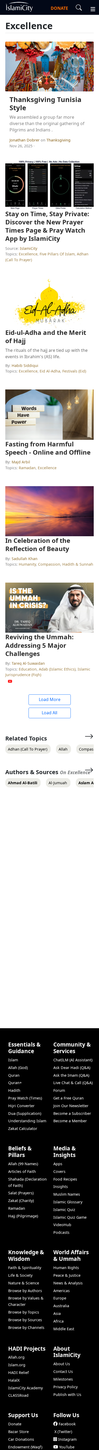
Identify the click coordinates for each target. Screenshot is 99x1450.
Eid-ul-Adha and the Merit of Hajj (45, 336)
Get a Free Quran (68, 1098)
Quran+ (15, 1082)
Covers (59, 1171)
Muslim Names (66, 1194)
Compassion (49, 564)
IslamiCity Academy (25, 1387)
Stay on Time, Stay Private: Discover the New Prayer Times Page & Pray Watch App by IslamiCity (47, 226)
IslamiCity (28, 248)
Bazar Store (18, 1431)
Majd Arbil (21, 461)
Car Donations (21, 1439)
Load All (49, 713)
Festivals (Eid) (74, 371)
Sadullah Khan (24, 558)
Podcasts (61, 1232)
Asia (57, 1313)
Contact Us (63, 1371)
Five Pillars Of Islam (57, 253)
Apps (57, 1163)
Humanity (27, 564)
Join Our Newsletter (70, 1105)
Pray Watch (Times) (25, 1098)
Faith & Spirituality (24, 1267)
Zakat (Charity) (21, 1200)
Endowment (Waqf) (25, 1446)
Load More (49, 699)
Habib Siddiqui (25, 365)
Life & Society (20, 1275)
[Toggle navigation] (90, 8)
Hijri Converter (21, 1105)
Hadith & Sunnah (77, 564)
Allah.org (16, 1357)
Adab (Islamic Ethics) (57, 669)
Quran (14, 1075)
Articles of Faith (22, 1171)
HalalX (14, 1380)
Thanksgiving (58, 140)
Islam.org (16, 1364)
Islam (13, 1059)
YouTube (66, 1446)
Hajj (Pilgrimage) (23, 1215)
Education (28, 669)
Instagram (67, 1439)
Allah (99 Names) (23, 1163)
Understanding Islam (27, 1120)
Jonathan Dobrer (25, 140)
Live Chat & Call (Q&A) (73, 1082)
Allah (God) (18, 1067)
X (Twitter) (63, 1431)
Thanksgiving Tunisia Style (45, 103)
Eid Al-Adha (50, 371)
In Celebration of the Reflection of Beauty (37, 544)
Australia (61, 1305)
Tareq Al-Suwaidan (28, 663)
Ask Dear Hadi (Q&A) (71, 1067)
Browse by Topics (23, 1312)
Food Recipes (65, 1179)
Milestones (63, 1379)
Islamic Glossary (67, 1201)
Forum (59, 1090)
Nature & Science (23, 1282)
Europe (59, 1298)
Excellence (28, 253)
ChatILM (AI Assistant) (72, 1059)
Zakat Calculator (22, 1128)
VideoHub (62, 1224)
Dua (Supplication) (24, 1113)
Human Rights (66, 1267)
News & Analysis (68, 1282)
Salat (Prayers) (21, 1192)
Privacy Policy (65, 1386)
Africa (58, 1321)
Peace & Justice (67, 1275)
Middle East (63, 1328)
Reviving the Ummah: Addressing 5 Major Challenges (39, 645)
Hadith (14, 1090)
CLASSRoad (18, 1395)
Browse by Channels (26, 1327)
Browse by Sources (25, 1319)
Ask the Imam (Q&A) (71, 1075)
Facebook (67, 1423)
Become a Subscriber (72, 1113)
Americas (61, 1290)
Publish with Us (67, 1394)
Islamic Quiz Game (70, 1217)
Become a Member (70, 1120)
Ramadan (27, 467)
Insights (60, 1186)
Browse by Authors (25, 1290)
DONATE (59, 8)
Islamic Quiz (64, 1209)
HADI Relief (18, 1372)
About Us (61, 1363)
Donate (14, 1423)
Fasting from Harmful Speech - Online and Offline (48, 448)
